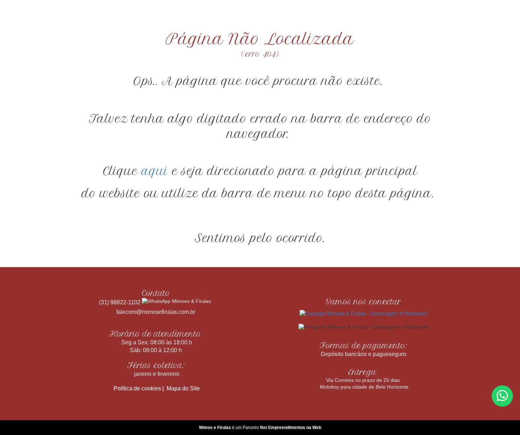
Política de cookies (137, 388)
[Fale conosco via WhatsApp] (502, 396)
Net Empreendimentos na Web (290, 427)
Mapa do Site (183, 388)
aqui (154, 171)
